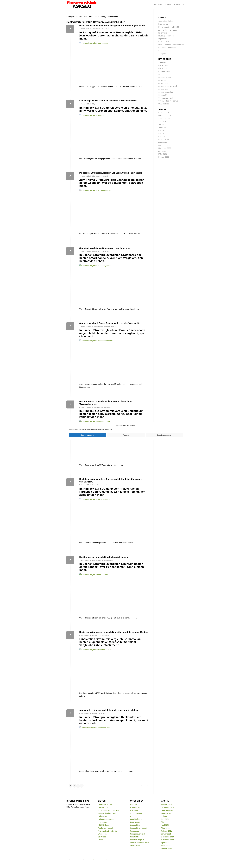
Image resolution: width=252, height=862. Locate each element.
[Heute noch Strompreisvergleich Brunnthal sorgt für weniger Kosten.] (70, 635)
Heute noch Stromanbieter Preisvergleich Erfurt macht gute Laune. (112, 25)
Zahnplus (162, 54)
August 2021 (163, 121)
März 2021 (162, 136)
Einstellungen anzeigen (164, 435)
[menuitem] (158, 4)
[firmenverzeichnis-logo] (81, 4)
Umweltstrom (96, 251)
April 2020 (162, 151)
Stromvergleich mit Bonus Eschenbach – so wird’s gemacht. (109, 323)
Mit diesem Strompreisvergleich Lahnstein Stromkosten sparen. (111, 173)
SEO (160, 74)
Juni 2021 (162, 127)
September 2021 (164, 119)
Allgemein (162, 62)
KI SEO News (163, 42)
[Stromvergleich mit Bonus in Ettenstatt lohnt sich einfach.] (70, 104)
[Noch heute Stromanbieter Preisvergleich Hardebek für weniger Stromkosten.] (70, 482)
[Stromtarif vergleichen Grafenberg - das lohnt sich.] (70, 251)
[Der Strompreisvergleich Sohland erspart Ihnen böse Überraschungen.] (70, 404)
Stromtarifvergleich (98, 407)
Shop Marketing (164, 77)
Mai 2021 (162, 130)
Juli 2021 (161, 124)
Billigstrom (95, 104)
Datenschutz (163, 24)
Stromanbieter (164, 83)
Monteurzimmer (164, 71)
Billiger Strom (96, 176)
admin (107, 29)
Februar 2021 (163, 139)
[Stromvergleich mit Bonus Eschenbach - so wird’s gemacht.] (70, 326)
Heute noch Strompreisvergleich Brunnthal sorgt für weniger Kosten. (113, 632)
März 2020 (162, 154)
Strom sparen (96, 29)
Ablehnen (126, 435)
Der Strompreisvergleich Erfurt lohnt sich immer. (103, 557)
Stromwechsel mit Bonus (100, 326)
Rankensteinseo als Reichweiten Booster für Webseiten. (107, 831)
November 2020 (164, 148)
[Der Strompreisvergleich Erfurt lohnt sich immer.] (70, 560)
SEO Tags (162, 51)
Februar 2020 (163, 157)
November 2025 (164, 116)
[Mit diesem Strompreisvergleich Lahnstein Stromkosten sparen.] (70, 176)
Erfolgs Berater (108, 859)
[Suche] (184, 4)
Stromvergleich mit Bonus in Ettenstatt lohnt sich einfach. (108, 101)
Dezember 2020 (164, 145)
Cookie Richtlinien (165, 21)
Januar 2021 (163, 142)
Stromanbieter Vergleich (167, 86)
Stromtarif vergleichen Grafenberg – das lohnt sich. (105, 248)
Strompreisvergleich (166, 92)
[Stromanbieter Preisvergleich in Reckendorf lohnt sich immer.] (70, 713)
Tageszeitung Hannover (97, 859)
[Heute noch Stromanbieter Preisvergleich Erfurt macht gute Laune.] (70, 29)
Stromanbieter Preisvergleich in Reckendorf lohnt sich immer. (110, 710)
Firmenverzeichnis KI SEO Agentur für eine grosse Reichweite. (168, 30)
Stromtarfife (95, 485)
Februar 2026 (163, 113)
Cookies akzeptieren (87, 435)
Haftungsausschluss (166, 36)
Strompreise (163, 89)
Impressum (162, 39)
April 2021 (162, 133)
